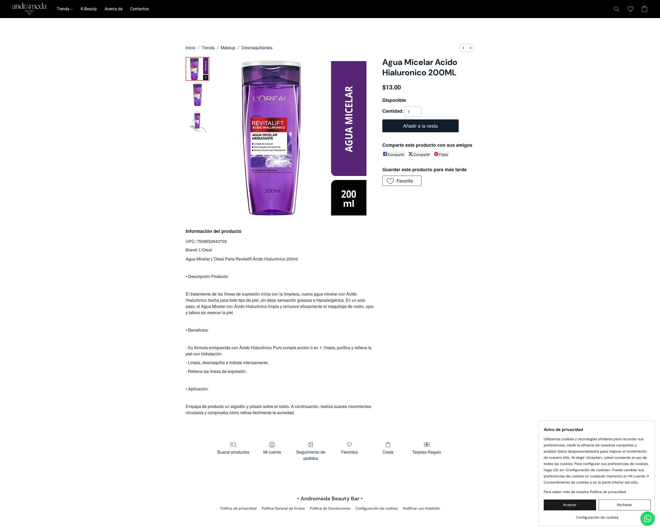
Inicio (190, 48)
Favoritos (349, 452)
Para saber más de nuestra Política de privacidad (585, 491)
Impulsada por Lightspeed (330, 517)
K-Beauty (89, 8)
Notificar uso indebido (421, 508)
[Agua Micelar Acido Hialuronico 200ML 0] (197, 69)
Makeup (228, 48)
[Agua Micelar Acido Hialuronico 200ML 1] (197, 95)
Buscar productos (233, 452)
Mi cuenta (272, 452)
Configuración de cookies (377, 508)
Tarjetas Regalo (426, 452)
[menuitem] (463, 48)
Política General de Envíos (283, 508)
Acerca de (113, 8)
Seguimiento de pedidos (310, 455)
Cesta (388, 452)
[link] (597, 515)
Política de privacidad (238, 508)
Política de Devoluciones (330, 508)
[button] (29, 9)
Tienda (63, 8)
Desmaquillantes (257, 48)
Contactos (139, 8)
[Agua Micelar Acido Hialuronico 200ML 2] (197, 120)
